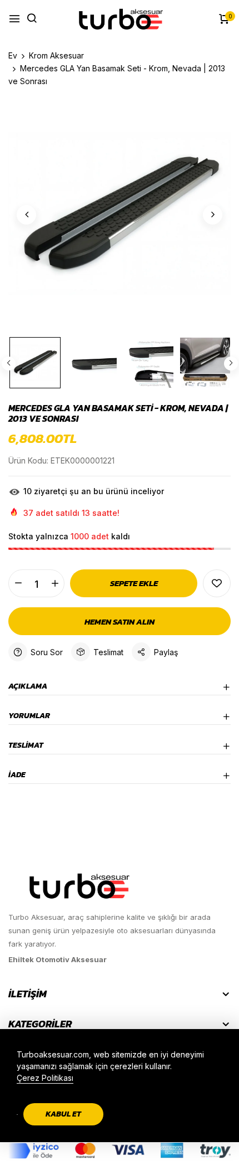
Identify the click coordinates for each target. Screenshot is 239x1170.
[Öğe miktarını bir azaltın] (18, 583)
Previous (9, 363)
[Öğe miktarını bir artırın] (55, 583)
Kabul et (63, 1114)
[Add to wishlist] (217, 583)
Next (231, 363)
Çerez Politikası (45, 1078)
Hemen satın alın (119, 621)
